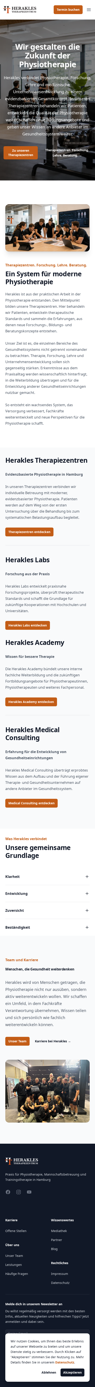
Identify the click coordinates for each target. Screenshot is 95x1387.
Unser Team (17, 1041)
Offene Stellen (16, 1231)
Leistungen (13, 1265)
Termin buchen (68, 9)
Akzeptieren (72, 1372)
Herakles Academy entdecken (31, 702)
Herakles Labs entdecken (27, 625)
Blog (54, 1249)
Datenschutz (60, 1283)
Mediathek (59, 1231)
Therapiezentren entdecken (29, 532)
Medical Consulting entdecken (31, 803)
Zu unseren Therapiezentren (20, 152)
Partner (56, 1240)
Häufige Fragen (16, 1274)
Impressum (59, 1274)
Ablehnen (49, 1372)
